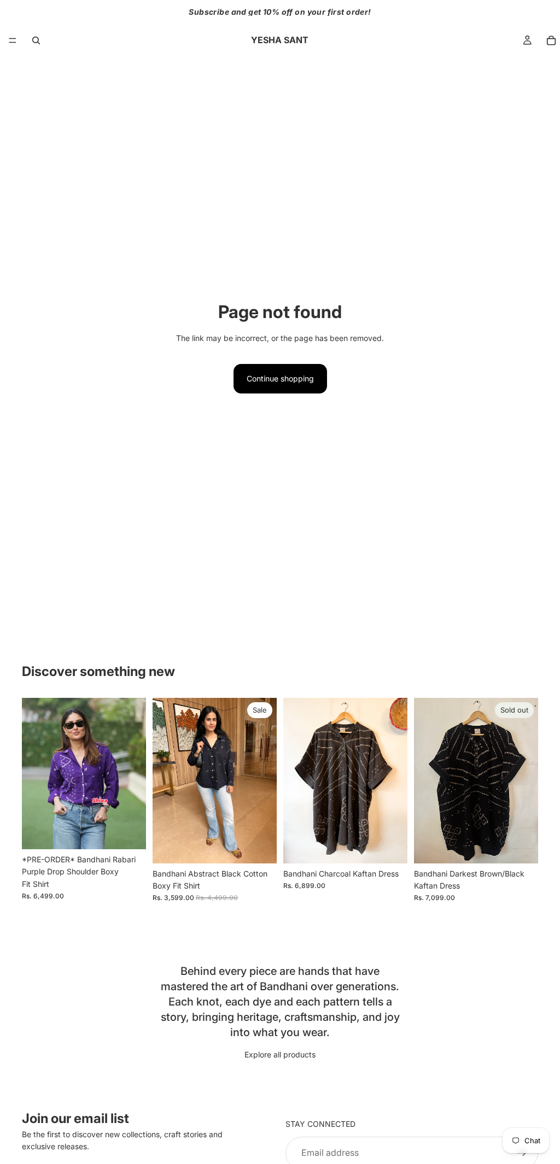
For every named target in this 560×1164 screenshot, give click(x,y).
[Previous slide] (34, 773)
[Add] (390, 846)
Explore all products (280, 1054)
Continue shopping (280, 378)
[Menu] (12, 40)
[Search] (36, 40)
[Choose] (129, 832)
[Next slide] (134, 773)
